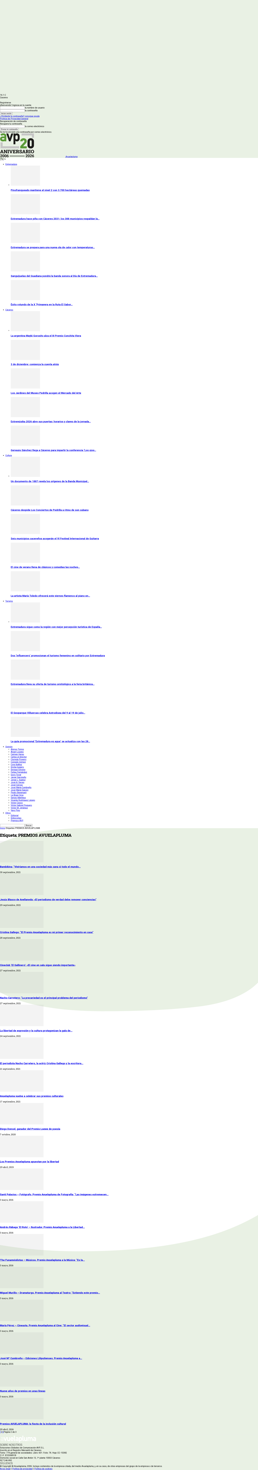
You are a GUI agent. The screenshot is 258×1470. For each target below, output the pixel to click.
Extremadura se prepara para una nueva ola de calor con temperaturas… (53, 247)
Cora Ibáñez (16, 764)
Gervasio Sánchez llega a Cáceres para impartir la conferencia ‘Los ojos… (53, 450)
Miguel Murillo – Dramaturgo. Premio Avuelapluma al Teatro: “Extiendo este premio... (50, 1292)
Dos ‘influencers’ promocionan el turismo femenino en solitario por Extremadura (58, 655)
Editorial (14, 815)
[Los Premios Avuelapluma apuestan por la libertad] (22, 1156)
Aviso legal (5, 1468)
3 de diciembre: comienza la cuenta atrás (35, 364)
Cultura (8, 455)
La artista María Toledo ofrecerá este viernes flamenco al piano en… (50, 595)
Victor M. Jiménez (19, 808)
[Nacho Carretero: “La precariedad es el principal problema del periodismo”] (22, 992)
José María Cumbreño (21, 787)
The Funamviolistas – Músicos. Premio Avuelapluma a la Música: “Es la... (42, 1260)
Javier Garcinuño (18, 777)
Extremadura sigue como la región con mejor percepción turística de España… (56, 626)
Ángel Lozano (17, 752)
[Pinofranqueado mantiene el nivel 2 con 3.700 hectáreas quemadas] (25, 185)
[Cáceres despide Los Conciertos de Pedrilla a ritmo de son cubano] (25, 504)
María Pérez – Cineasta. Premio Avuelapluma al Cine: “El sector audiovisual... (45, 1325)
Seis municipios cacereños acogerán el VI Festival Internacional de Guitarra (55, 538)
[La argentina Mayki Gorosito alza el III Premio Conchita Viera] (25, 330)
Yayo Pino (15, 810)
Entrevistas (16, 818)
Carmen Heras (17, 754)
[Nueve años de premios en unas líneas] (22, 1386)
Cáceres (9, 310)
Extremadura (11, 164)
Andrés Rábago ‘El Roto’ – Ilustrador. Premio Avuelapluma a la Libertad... (42, 1227)
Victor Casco (17, 802)
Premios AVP (17, 820)
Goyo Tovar (16, 774)
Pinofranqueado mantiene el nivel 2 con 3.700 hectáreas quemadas (50, 190)
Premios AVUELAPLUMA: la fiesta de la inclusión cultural (33, 1423)
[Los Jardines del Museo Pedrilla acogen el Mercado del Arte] (25, 387)
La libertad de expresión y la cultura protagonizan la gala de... (36, 1030)
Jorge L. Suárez (18, 780)
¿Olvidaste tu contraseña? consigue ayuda (20, 116)
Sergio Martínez (18, 797)
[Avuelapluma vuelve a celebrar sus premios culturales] (22, 1091)
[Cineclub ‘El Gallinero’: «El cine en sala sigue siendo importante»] (22, 960)
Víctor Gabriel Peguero (21, 805)
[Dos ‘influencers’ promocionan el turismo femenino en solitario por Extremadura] (25, 650)
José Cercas (17, 785)
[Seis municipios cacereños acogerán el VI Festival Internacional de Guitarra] (25, 533)
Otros (8, 813)
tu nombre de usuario (35, 107)
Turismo (9, 601)
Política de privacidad (22, 1468)
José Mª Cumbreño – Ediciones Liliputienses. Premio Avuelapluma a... (41, 1358)
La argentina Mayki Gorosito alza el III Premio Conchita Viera (46, 335)
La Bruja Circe (17, 795)
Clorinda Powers (18, 759)
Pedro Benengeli (18, 792)
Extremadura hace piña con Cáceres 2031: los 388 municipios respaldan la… (55, 218)
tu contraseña (31, 110)
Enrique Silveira (18, 769)
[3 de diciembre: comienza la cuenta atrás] (25, 359)
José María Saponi (19, 790)
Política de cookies (43, 1468)
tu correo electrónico (34, 126)
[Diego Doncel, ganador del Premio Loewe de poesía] (22, 1123)
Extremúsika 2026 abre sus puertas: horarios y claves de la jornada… (51, 421)
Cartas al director (19, 757)
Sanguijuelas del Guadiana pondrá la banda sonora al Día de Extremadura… (54, 276)
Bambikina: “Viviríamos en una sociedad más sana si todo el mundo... (40, 866)
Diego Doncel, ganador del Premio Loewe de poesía (30, 1129)
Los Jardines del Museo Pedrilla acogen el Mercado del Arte (46, 393)
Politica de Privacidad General (14, 118)
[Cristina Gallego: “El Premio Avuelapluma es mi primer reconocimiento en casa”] (22, 927)
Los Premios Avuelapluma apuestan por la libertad (29, 1161)
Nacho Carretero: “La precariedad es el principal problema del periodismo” (44, 997)
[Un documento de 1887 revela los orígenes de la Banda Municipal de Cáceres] (25, 476)
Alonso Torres (17, 749)
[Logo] (2, 159)
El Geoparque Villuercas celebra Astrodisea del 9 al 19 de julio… (48, 712)
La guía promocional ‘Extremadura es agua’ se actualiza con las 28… (50, 741)
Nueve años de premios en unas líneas (22, 1391)
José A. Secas (17, 782)
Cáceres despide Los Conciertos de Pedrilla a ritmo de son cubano (50, 510)
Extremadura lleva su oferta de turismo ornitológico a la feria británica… (52, 684)
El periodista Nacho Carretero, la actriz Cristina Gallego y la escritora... (41, 1063)
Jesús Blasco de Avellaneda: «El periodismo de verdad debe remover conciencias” (48, 899)
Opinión (8, 746)
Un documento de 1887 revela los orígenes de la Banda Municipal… (50, 481)
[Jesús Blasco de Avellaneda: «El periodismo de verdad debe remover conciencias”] (22, 894)
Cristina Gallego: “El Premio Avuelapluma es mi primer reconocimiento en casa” (46, 932)
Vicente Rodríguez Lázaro (23, 800)
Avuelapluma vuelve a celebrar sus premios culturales (31, 1096)
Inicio (2, 828)
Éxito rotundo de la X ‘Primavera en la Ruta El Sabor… (42, 304)
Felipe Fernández (19, 772)
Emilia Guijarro (17, 767)
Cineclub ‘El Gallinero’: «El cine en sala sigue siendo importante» (37, 965)
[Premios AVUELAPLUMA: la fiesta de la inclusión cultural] (22, 1418)
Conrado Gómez (18, 762)
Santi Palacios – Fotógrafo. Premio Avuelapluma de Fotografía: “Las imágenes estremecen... (54, 1194)
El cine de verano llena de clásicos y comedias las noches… (45, 567)
